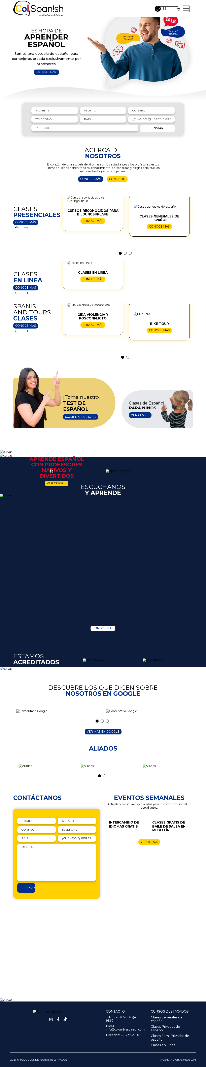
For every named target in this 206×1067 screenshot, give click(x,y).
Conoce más (90, 179)
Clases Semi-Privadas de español (170, 1037)
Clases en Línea (163, 1045)
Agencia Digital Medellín (178, 1060)
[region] (103, 51)
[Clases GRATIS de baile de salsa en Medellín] (171, 823)
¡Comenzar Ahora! (80, 417)
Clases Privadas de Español (165, 1028)
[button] (186, 8)
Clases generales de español (166, 1019)
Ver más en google (103, 731)
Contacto (117, 179)
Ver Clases (140, 415)
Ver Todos (149, 842)
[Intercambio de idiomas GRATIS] (127, 821)
